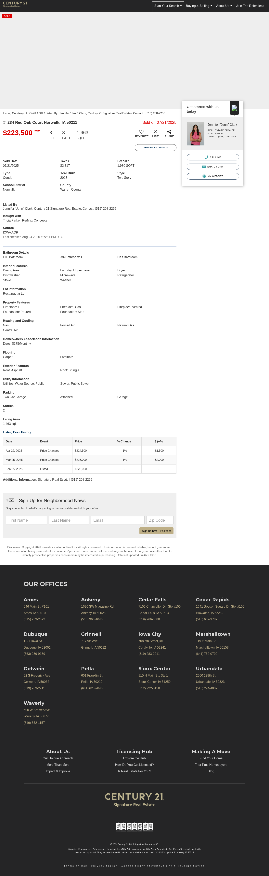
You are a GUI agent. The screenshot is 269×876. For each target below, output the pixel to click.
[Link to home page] (17, 6)
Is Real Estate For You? (134, 771)
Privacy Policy (104, 866)
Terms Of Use (75, 866)
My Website (215, 176)
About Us (225, 8)
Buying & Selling (200, 8)
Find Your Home (211, 758)
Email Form (215, 167)
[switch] (142, 135)
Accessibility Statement (143, 866)
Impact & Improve (58, 771)
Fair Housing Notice (187, 866)
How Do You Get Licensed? (134, 764)
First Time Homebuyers (211, 764)
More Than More (58, 764)
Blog (211, 771)
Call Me (215, 157)
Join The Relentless (250, 5)
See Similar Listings (156, 147)
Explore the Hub (134, 758)
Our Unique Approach (58, 758)
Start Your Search (168, 8)
